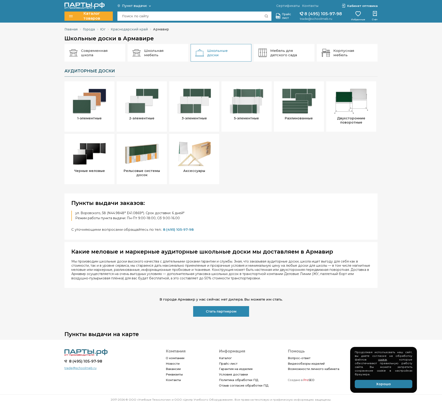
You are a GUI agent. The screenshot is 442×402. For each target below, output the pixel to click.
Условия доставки (233, 374)
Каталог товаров (91, 16)
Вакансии (173, 369)
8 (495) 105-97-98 (322, 13)
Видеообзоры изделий (306, 363)
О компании (175, 358)
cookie (382, 359)
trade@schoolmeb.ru (316, 19)
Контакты (173, 380)
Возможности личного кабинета (313, 369)
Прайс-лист (228, 363)
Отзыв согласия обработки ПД (244, 385)
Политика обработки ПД (239, 380)
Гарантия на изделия (236, 369)
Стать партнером (221, 311)
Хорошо (383, 384)
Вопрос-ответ (299, 358)
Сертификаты (288, 6)
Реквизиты (174, 374)
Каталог (225, 358)
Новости (173, 363)
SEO (308, 380)
